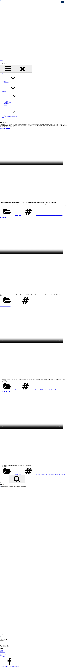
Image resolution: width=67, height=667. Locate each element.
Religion (1, 651)
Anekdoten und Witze (9, 100)
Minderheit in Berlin (5, 306)
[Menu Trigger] (62, 2)
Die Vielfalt (4, 81)
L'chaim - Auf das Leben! (4, 666)
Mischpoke (5, 106)
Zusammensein (2, 656)
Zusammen (5, 107)
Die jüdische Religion (7, 102)
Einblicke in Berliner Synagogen (11, 101)
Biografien (3, 115)
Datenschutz (17, 666)
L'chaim (1, 60)
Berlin (39, 389)
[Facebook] (9, 664)
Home (3, 73)
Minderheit (5, 105)
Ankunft (1, 650)
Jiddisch (46, 215)
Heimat (5, 104)
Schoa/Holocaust (57, 389)
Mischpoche (50, 215)
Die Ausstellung (6, 82)
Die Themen (4, 91)
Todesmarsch (60, 215)
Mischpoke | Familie (5, 128)
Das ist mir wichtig (3, 655)
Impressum (3, 119)
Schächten (54, 215)
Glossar (3, 117)
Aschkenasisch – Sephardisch (40, 215)
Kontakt (13, 666)
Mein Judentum (6, 103)
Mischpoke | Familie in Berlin (7, 391)
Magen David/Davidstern (47, 389)
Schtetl (57, 215)
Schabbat (52, 389)
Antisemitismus (35, 389)
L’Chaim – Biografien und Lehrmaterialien (10, 116)
